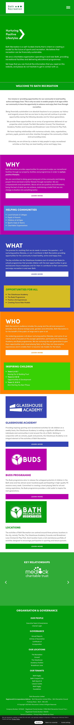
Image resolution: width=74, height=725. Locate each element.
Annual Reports (37, 636)
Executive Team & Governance (37, 623)
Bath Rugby (37, 675)
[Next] (68, 582)
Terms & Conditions (26, 714)
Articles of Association (37, 639)
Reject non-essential (51, 722)
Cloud (51, 714)
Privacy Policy (38, 714)
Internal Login (37, 626)
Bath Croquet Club (36, 678)
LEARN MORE (37, 196)
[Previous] (6, 582)
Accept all (39, 722)
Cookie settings (65, 722)
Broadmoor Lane (37, 665)
